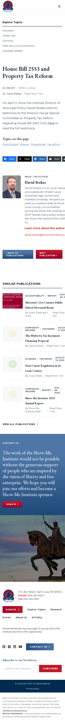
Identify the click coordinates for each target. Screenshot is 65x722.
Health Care (9, 35)
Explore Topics (36, 609)
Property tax (38, 144)
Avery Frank (35, 312)
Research (56, 609)
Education (8, 30)
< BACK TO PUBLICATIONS (14, 254)
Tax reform (53, 144)
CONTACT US (38, 646)
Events (7, 617)
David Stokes (14, 93)
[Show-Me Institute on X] (9, 647)
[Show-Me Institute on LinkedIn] (14, 647)
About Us (21, 617)
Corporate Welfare (13, 50)
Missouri (24, 144)
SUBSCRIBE (50, 668)
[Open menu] (59, 6)
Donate (11, 504)
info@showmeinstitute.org (15, 710)
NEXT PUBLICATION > (48, 254)
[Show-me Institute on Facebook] (4, 647)
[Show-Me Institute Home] (8, 6)
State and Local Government (19, 45)
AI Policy (37, 617)
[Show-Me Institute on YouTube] (20, 647)
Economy (8, 40)
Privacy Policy (32, 688)
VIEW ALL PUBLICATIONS (19, 424)
